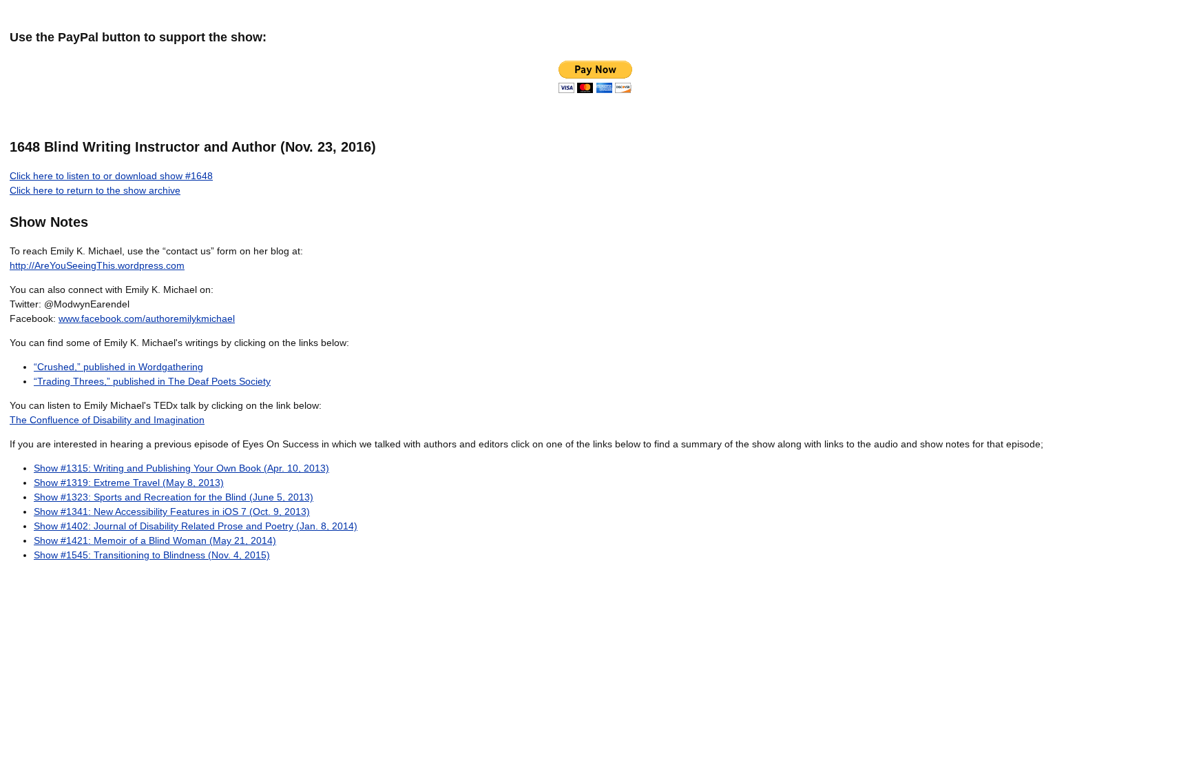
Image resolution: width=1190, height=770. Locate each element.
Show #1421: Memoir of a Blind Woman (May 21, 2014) (155, 540)
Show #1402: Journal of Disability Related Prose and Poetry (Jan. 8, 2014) (195, 525)
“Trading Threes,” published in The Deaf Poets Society (152, 381)
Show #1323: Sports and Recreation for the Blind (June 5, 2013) (173, 497)
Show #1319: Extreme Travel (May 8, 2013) (129, 482)
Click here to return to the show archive (95, 190)
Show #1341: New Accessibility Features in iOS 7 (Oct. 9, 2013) (172, 511)
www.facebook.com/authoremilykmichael (147, 318)
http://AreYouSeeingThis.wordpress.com (97, 265)
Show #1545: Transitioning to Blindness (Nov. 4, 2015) (152, 554)
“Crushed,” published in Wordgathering (118, 366)
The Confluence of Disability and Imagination (107, 419)
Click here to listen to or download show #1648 (111, 175)
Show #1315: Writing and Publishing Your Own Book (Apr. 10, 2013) (181, 468)
